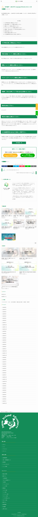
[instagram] (14, 199)
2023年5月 (4, 392)
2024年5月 (4, 366)
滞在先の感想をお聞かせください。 (11, 32)
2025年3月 (4, 344)
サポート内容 (5, 500)
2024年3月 (4, 370)
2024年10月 (5, 355)
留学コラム (4, 161)
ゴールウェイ (5, 448)
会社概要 (4, 506)
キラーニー (4, 451)
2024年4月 (4, 368)
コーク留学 (4, 492)
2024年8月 (4, 359)
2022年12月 (5, 403)
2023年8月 (4, 385)
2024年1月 (4, 374)
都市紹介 (4, 488)
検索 (35, 242)
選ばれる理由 (5, 473)
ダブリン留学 (5, 490)
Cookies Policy (24, 514)
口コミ (8, 161)
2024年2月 (4, 372)
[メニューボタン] (36, 1)
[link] (13, 199)
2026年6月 (4, 311)
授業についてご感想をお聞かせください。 (12, 26)
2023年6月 (4, 390)
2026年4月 (4, 316)
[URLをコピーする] (33, 166)
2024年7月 (4, 361)
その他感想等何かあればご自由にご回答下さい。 (13, 34)
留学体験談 (4, 504)
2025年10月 (5, 329)
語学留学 (4, 462)
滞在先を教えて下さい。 (9, 31)
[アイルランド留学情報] (19, 1)
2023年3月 (4, 396)
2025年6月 (4, 337)
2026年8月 (4, 307)
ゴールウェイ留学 (5, 494)
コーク (4, 446)
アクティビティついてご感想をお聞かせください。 (14, 27)
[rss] (20, 512)
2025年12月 (5, 324)
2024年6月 (4, 364)
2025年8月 (4, 333)
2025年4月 (4, 342)
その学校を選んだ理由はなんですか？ (11, 22)
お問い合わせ (5, 508)
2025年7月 (4, 335)
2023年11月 (5, 379)
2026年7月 (4, 309)
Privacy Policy (14, 514)
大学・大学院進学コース (7, 459)
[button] (4, 166)
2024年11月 (5, 353)
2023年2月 (4, 398)
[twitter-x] (17, 512)
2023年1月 (4, 401)
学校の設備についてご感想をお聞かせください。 (13, 24)
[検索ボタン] (1, 1)
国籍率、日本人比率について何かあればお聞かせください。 (15, 29)
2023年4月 (4, 394)
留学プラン (4, 476)
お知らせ (4, 294)
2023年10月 (5, 381)
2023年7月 (4, 388)
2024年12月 (5, 350)
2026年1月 (4, 322)
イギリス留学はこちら (6, 497)
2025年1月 (4, 348)
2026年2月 (4, 320)
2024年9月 (4, 357)
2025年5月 (4, 340)
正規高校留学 (5, 457)
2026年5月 (4, 313)
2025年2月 (4, 346)
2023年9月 (4, 383)
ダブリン (4, 444)
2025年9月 (4, 331)
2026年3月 (4, 318)
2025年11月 (5, 326)
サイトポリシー (19, 514)
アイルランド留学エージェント (6, 189)
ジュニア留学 (5, 466)
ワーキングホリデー (6, 464)
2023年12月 (5, 377)
